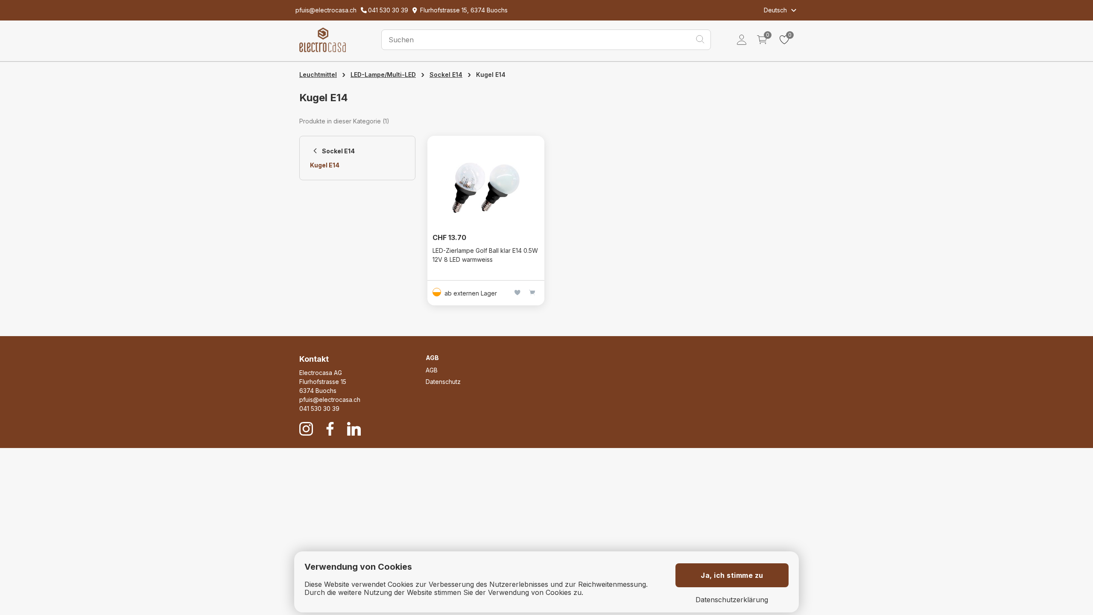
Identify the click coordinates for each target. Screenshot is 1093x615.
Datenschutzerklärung (732, 600)
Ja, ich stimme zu (732, 575)
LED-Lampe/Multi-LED (383, 74)
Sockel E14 (446, 74)
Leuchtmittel (318, 74)
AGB (432, 370)
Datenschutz (443, 381)
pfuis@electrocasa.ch (329, 399)
